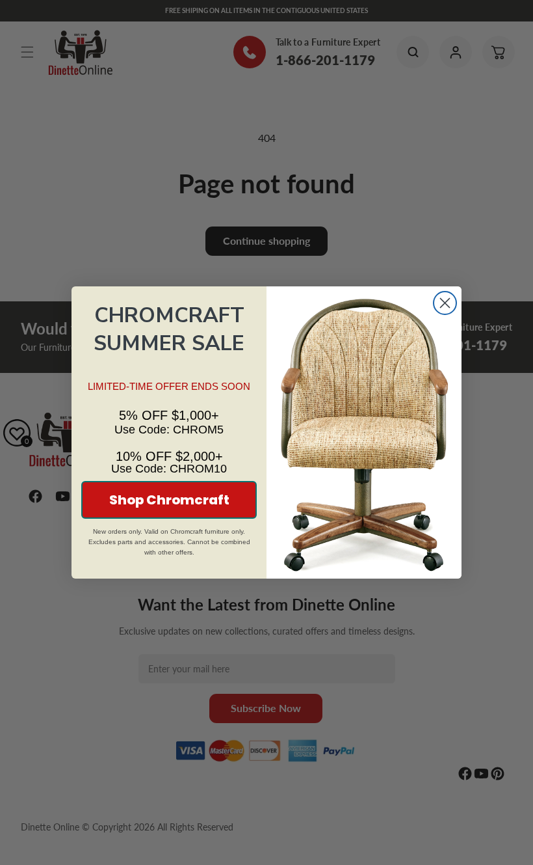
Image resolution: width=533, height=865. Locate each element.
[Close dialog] (445, 303)
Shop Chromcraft (169, 500)
